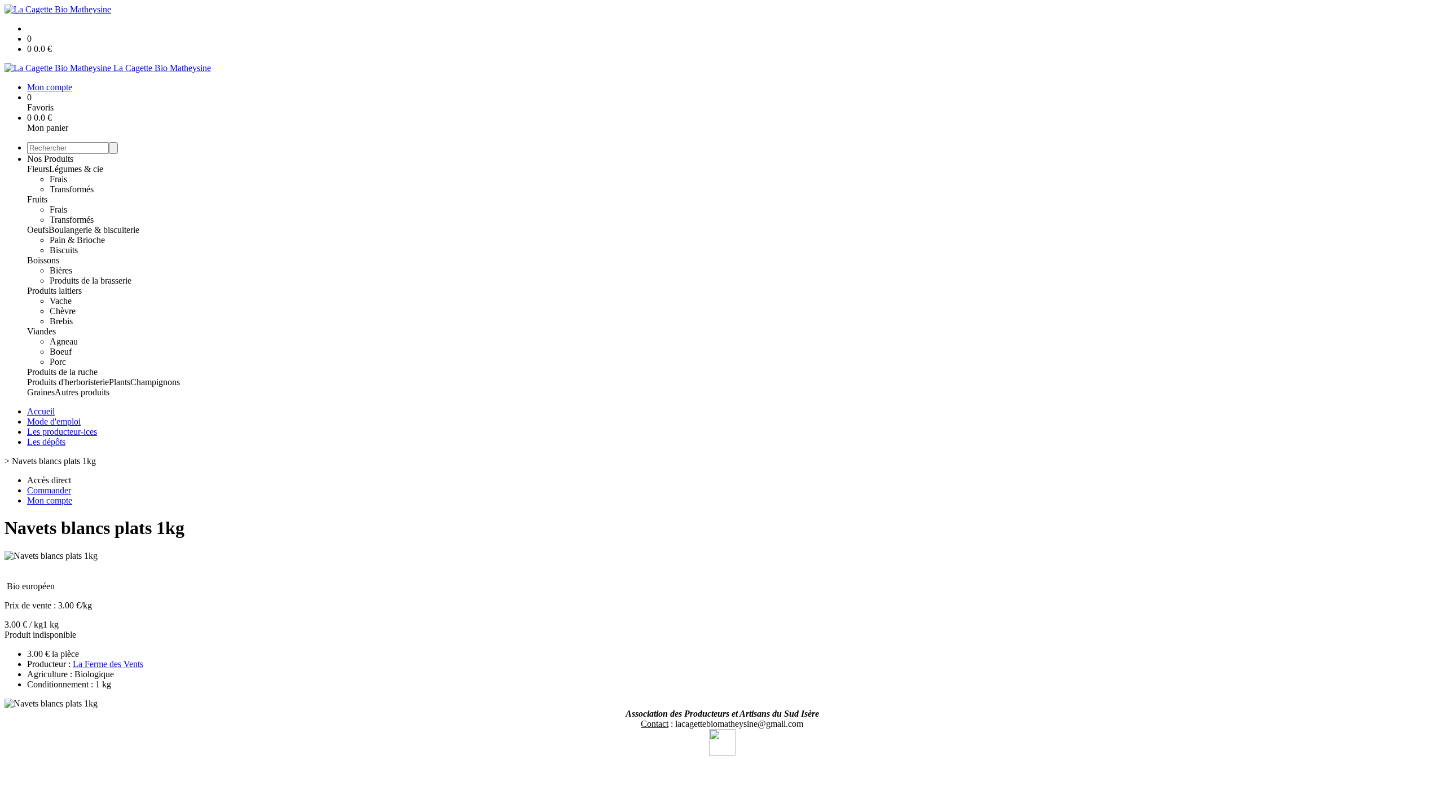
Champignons (155, 382)
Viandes (41, 331)
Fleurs (38, 169)
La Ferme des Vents (108, 664)
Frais (58, 179)
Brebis (61, 321)
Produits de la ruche (62, 372)
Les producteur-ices (62, 431)
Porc (58, 362)
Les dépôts (46, 442)
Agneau (64, 341)
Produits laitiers (54, 290)
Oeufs (38, 230)
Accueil (41, 411)
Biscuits (64, 250)
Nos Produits (50, 159)
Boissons (43, 260)
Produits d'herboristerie (68, 382)
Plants (119, 382)
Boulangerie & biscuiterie (94, 230)
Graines (41, 392)
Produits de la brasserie (90, 280)
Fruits (37, 199)
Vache (61, 301)
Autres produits (82, 392)
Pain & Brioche (77, 240)
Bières (61, 270)
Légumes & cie (76, 169)
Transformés (72, 189)
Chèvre (63, 311)
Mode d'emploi (54, 421)
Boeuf (61, 351)
